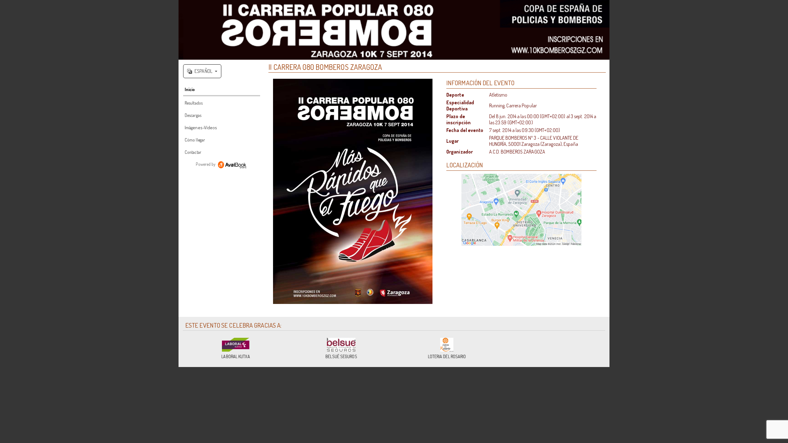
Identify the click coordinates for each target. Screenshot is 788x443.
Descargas (193, 115)
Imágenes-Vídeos (201, 127)
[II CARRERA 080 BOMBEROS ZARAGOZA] (394, 30)
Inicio (190, 89)
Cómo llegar (195, 139)
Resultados (194, 103)
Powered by (206, 164)
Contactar (193, 152)
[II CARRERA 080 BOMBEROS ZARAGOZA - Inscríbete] (352, 191)
